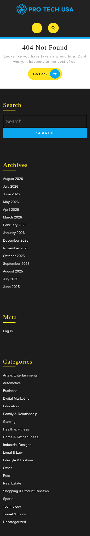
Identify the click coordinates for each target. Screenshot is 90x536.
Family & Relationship (20, 414)
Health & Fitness (16, 429)
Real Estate (12, 483)
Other (7, 468)
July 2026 (10, 186)
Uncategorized (14, 522)
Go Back (47, 74)
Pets (6, 476)
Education (11, 406)
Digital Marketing (16, 398)
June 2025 (11, 287)
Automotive (12, 383)
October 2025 (14, 256)
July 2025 (10, 279)
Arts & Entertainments (20, 375)
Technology (12, 506)
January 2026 (14, 233)
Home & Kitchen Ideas (20, 437)
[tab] (37, 28)
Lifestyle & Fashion (18, 460)
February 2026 (14, 225)
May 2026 (11, 202)
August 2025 (13, 271)
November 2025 (15, 248)
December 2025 (15, 240)
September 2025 (16, 264)
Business (10, 391)
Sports (8, 499)
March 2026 (12, 217)
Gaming (9, 422)
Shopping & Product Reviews (26, 491)
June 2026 (11, 194)
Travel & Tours (14, 514)
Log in (8, 331)
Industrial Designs (17, 445)
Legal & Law (12, 452)
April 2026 (11, 210)
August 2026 (13, 179)
